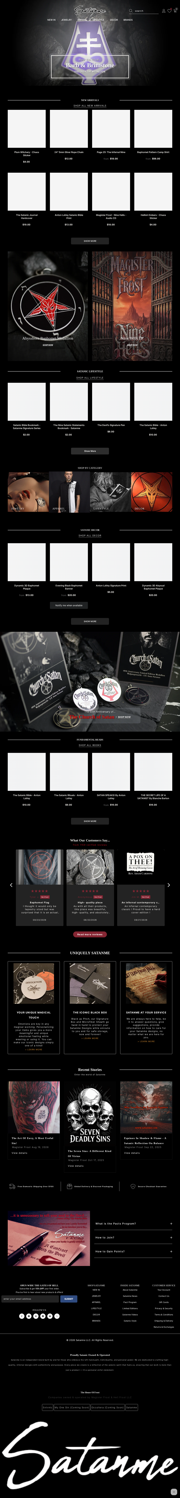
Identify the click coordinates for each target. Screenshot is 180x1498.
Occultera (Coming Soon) (108, 1407)
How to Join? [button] (104, 1237)
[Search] (144, 11)
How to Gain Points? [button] (110, 1251)
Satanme (131, 1407)
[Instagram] (29, 1316)
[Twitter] (57, 1316)
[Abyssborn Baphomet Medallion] (48, 306)
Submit (68, 1298)
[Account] (164, 11)
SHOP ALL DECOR (90, 535)
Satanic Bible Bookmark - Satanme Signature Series (26, 427)
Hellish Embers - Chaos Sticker (153, 217)
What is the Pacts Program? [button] (115, 1223)
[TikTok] (43, 1316)
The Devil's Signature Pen (111, 425)
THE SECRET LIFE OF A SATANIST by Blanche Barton (153, 797)
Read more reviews (90, 934)
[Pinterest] (36, 1316)
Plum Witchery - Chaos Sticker (26, 154)
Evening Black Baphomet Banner (69, 587)
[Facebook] (21, 1316)
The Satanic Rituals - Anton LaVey (69, 797)
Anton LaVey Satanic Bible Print (69, 217)
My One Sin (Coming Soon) (72, 1407)
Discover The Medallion (90, 71)
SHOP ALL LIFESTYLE (90, 377)
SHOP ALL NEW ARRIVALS (90, 105)
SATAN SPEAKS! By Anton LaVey (111, 797)
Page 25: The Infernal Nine (111, 152)
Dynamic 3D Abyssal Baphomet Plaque (153, 587)
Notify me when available (68, 605)
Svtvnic (47, 1407)
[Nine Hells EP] (132, 306)
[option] (34, 1120)
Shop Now (124, 717)
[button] (12, 885)
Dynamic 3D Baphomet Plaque (26, 587)
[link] (31, 1186)
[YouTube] (50, 1316)
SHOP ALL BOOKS (90, 745)
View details (19, 1153)
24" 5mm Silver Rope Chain (69, 152)
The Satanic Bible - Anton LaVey (153, 427)
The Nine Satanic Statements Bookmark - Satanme (69, 427)
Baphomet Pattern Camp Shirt (153, 152)
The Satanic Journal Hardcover (27, 217)
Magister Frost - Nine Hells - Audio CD (111, 217)
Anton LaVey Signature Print (111, 585)
